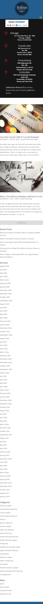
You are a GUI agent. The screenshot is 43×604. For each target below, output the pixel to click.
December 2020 (6, 459)
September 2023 (6, 369)
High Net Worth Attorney (9, 550)
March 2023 (4, 390)
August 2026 (4, 266)
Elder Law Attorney (7, 530)
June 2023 (3, 380)
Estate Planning (26, 199)
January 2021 (5, 455)
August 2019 (4, 493)
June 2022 (3, 417)
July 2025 (3, 307)
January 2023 (5, 397)
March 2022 (4, 424)
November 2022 (6, 404)
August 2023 (4, 373)
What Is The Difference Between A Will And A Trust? (21, 196)
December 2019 (6, 483)
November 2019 (6, 486)
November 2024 (6, 328)
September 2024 (6, 335)
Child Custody (5, 513)
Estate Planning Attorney (9, 537)
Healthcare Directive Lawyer (10, 547)
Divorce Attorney (6, 523)
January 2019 (5, 496)
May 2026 (3, 273)
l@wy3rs (5, 139)
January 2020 (5, 479)
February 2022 (5, 428)
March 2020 (4, 472)
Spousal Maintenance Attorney (11, 571)
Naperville (10, 90)
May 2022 (3, 421)
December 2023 (6, 359)
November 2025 (6, 294)
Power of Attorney (6, 561)
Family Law (4, 543)
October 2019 (5, 490)
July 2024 (3, 342)
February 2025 (5, 321)
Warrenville (27, 87)
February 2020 (5, 476)
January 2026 (5, 287)
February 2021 (5, 452)
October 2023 (5, 366)
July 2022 (3, 414)
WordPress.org (5, 594)
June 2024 (3, 345)
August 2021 (4, 438)
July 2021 (3, 442)
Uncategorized (5, 574)
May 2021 (3, 445)
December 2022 (6, 400)
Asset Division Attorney (8, 509)
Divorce (3, 519)
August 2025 (4, 304)
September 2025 (6, 300)
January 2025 (5, 325)
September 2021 (6, 435)
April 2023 (3, 386)
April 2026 (3, 276)
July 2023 (3, 376)
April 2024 (3, 349)
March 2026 (4, 280)
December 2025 (6, 290)
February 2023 (5, 393)
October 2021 (5, 431)
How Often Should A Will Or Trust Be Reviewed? (19, 137)
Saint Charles (21, 90)
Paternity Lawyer (6, 557)
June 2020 (3, 462)
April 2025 (3, 318)
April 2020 (3, 469)
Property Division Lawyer (9, 568)
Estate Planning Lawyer (29, 139)
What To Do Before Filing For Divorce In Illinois (17, 239)
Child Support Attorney (8, 516)
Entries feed (4, 587)
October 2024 (5, 331)
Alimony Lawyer (6, 506)
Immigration (4, 554)
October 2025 (5, 297)
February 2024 (5, 356)
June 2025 (3, 311)
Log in (2, 584)
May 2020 (3, 466)
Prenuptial (4, 564)
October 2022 (5, 407)
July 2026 (3, 270)
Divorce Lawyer (5, 526)
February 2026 (5, 283)
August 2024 (4, 338)
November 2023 (6, 362)
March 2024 (4, 352)
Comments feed (6, 590)
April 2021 (3, 448)
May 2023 (3, 383)
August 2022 (4, 410)
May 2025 (3, 314)
